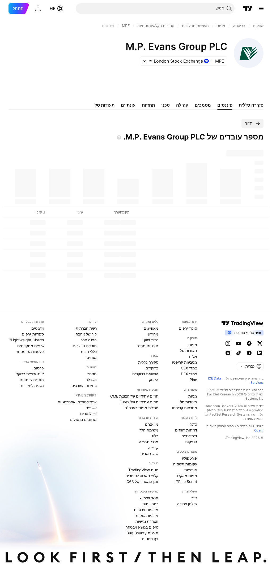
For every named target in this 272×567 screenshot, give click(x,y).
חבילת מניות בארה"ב (141, 407)
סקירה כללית (148, 362)
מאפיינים (151, 328)
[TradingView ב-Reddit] (228, 353)
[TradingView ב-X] (260, 343)
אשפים (91, 407)
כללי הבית (89, 351)
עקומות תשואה (185, 464)
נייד (194, 498)
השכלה (91, 379)
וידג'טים (37, 328)
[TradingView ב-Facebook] (249, 343)
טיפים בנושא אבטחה (141, 527)
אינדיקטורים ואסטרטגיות (77, 402)
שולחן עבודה (187, 503)
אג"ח (193, 356)
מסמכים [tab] (203, 105)
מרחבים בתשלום (83, 419)
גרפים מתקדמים (30, 345)
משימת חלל (148, 430)
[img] (150, 61)
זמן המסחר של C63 (142, 481)
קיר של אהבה (86, 334)
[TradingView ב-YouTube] (238, 343)
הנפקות (191, 441)
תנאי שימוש (149, 498)
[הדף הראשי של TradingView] (248, 8)
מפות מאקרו (187, 475)
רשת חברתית (86, 328)
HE (53, 8)
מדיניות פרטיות (146, 509)
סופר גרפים (188, 328)
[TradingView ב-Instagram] (228, 343)
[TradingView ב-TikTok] (238, 353)
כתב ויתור (150, 503)
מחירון (153, 334)
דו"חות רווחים (186, 430)
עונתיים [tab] (128, 105)
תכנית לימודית (32, 385)
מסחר (92, 374)
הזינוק (153, 379)
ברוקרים (152, 368)
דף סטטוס (150, 539)
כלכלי (193, 424)
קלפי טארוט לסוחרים (141, 475)
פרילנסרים (88, 413)
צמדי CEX (189, 368)
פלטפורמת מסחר (30, 351)
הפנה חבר (89, 340)
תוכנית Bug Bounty (142, 533)
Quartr (259, 430)
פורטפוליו (189, 458)
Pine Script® (186, 481)
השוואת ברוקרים (145, 374)
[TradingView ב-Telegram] (249, 353)
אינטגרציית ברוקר (30, 374)
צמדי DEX (189, 374)
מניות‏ (192, 344)
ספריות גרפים (33, 334)
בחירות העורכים (84, 385)
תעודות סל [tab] (104, 105)
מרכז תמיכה (148, 441)
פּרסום (38, 368)
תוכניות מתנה (147, 345)
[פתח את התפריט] (261, 8)
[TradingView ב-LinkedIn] (260, 353)
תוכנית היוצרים (85, 345)
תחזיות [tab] (148, 105)
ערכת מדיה (149, 453)
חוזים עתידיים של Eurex (139, 402)
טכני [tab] (165, 105)
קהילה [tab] (182, 105)
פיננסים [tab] (224, 105)
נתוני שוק (151, 340)
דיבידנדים (189, 436)
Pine (193, 379)
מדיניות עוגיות (147, 515)
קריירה (153, 447)
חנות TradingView (143, 470)
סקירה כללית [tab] (251, 105)
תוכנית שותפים (32, 379)
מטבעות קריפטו (184, 362)
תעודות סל (188, 350)
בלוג (155, 436)
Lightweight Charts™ (26, 340)
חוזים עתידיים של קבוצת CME (134, 396)
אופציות (190, 470)
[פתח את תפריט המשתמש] (38, 8)
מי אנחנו (151, 424)
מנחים (92, 357)
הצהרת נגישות (146, 521)
